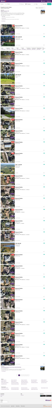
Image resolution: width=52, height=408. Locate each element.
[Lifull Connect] (47, 406)
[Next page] (28, 375)
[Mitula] (3, 1)
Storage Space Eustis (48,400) (25, 389)
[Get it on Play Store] (43, 396)
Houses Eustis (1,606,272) (4, 387)
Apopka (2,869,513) (3, 381)
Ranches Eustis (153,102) (44, 387)
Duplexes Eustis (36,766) (34, 389)
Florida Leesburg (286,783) (4, 382)
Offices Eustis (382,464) (24, 387)
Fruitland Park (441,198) (44, 381)
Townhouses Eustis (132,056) (5, 389)
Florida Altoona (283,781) (34, 382)
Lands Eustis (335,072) (34, 387)
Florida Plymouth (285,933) (14, 382)
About (1, 396)
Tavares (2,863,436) (33, 381)
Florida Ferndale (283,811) (24, 382)
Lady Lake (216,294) (44, 382)
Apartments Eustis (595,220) (15, 387)
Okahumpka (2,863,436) (24, 381)
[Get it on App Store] (48, 396)
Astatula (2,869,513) (13, 381)
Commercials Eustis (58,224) (15, 389)
